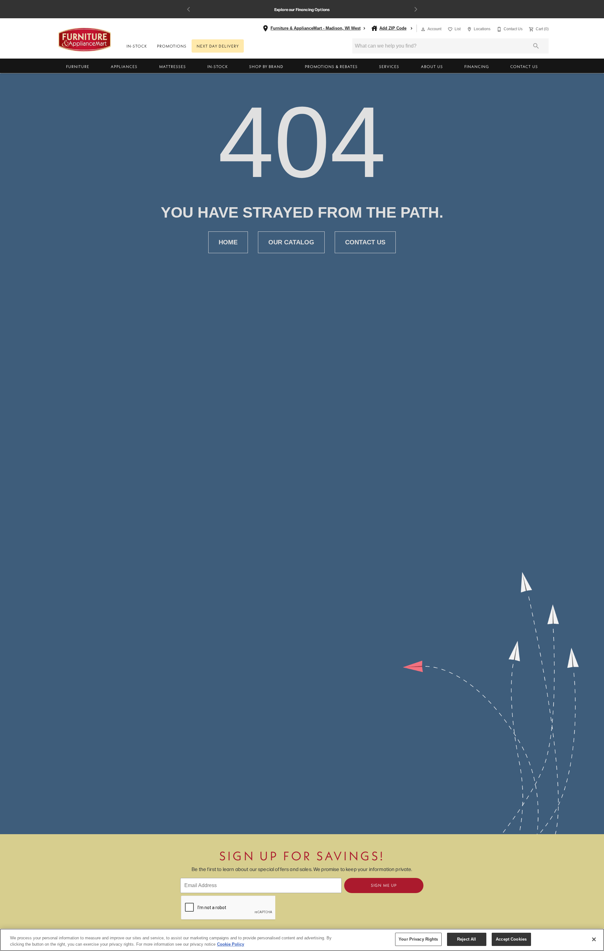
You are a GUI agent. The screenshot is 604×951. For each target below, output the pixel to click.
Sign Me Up (384, 885)
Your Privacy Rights (418, 939)
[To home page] (85, 39)
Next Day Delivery (218, 45)
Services (389, 66)
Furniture (77, 66)
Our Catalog (291, 242)
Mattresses (172, 66)
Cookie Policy (230, 944)
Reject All (466, 939)
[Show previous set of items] (188, 9)
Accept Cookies (511, 939)
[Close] (594, 939)
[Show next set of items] (415, 9)
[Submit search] (536, 46)
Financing (476, 66)
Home (228, 242)
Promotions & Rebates (331, 66)
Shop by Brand (266, 66)
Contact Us (524, 66)
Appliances (124, 66)
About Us (432, 66)
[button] (423, 29)
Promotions (172, 45)
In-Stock (136, 45)
